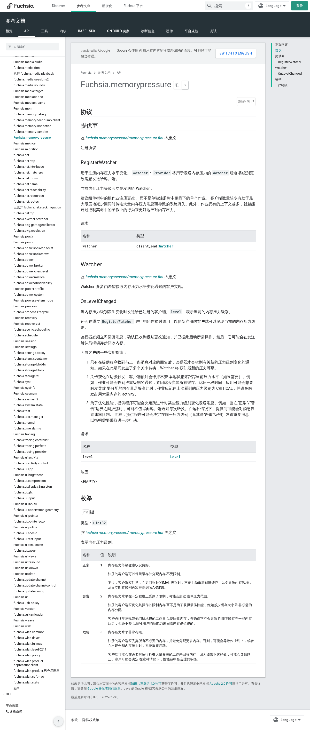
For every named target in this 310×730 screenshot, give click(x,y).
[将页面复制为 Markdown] (177, 85)
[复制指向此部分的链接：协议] (97, 112)
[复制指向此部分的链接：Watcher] (107, 265)
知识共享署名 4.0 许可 (146, 683)
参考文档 (83, 6)
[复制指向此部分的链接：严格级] (99, 512)
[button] (32, 694)
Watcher (166, 246)
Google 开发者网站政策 (104, 688)
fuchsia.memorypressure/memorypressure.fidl (124, 138)
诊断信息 (148, 31)
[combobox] (229, 5)
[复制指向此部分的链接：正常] (87, 570)
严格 (85, 512)
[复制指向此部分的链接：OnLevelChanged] (121, 302)
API (27, 31)
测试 (213, 31)
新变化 (107, 6)
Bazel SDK (86, 31)
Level (175, 456)
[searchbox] (32, 46)
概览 (9, 31)
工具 (44, 31)
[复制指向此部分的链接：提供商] (103, 126)
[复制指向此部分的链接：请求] (93, 223)
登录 (299, 6)
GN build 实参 (118, 31)
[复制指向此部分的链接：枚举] (97, 498)
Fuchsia (86, 72)
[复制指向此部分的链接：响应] (93, 472)
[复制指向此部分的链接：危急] (87, 637)
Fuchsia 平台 (133, 6)
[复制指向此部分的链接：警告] (87, 601)
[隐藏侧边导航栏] (58, 721)
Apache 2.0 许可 (220, 683)
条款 (74, 720)
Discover (58, 6)
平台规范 (191, 31)
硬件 (169, 31)
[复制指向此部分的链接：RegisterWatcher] (121, 163)
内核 (63, 31)
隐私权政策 (90, 720)
